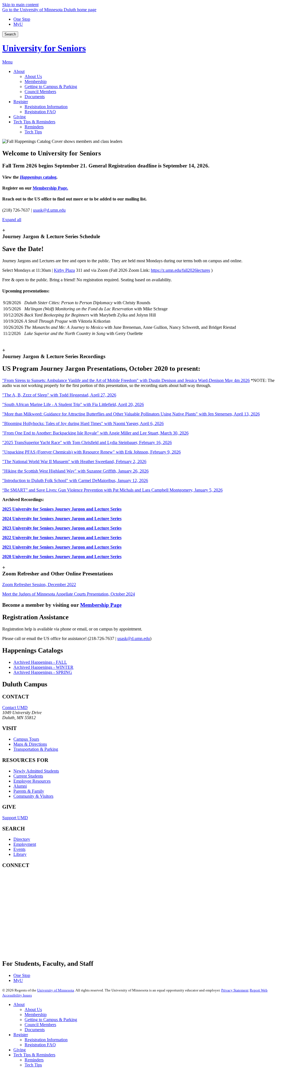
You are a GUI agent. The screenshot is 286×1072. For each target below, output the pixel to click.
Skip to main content (20, 4)
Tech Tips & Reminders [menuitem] (34, 121)
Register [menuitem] (20, 101)
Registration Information (46, 1039)
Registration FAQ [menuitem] (40, 111)
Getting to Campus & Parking (51, 1019)
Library (20, 854)
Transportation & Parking (35, 749)
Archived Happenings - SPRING (42, 672)
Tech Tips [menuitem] (33, 131)
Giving (19, 1049)
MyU (18, 24)
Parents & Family (28, 791)
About (19, 1004)
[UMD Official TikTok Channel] (44, 946)
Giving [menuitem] (19, 116)
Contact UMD (15, 707)
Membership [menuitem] (36, 81)
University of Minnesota (55, 990)
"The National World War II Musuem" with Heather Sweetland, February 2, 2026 (74, 461)
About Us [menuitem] (33, 76)
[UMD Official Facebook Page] (44, 886)
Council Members (40, 1024)
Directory (21, 839)
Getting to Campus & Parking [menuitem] (51, 86)
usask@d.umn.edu (49, 210)
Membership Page (100, 605)
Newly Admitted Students (36, 771)
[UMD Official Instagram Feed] (44, 901)
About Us (33, 1009)
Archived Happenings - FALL (40, 662)
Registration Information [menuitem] (46, 106)
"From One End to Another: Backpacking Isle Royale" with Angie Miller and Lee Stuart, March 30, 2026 (95, 433)
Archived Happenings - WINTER (43, 667)
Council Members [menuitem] (40, 91)
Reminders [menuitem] (34, 126)
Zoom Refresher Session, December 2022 (39, 584)
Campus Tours (26, 739)
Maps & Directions (30, 744)
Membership (36, 1014)
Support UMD (15, 817)
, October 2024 (68, 594)
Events (19, 849)
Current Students (28, 776)
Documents (35, 1029)
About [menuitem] (19, 71)
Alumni (20, 786)
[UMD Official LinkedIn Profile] (44, 931)
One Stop (21, 19)
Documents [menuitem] (35, 96)
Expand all (11, 219)
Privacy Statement (235, 990)
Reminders (34, 1059)
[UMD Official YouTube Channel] (44, 916)
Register (20, 1034)
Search (10, 34)
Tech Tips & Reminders (34, 1054)
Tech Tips (33, 1064)
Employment (24, 844)
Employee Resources (32, 781)
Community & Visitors (33, 796)
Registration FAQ (40, 1044)
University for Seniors (44, 48)
